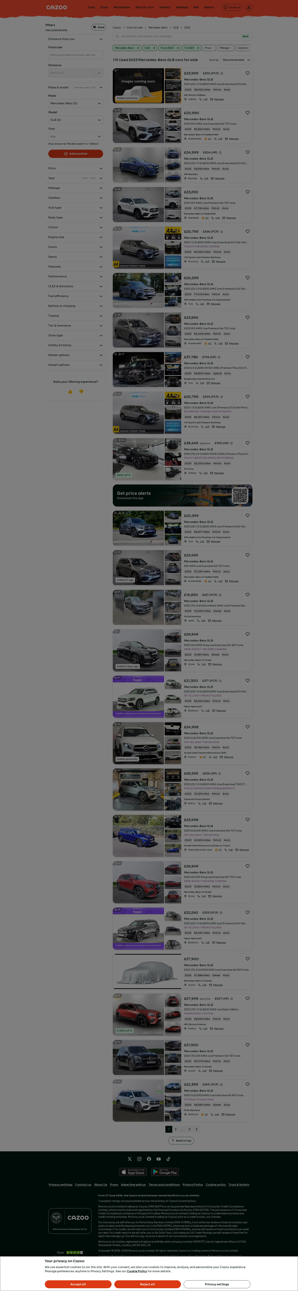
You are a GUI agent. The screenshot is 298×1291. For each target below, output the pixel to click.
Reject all (147, 1284)
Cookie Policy (137, 1271)
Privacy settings (217, 1284)
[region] (149, 1273)
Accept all (78, 1284)
